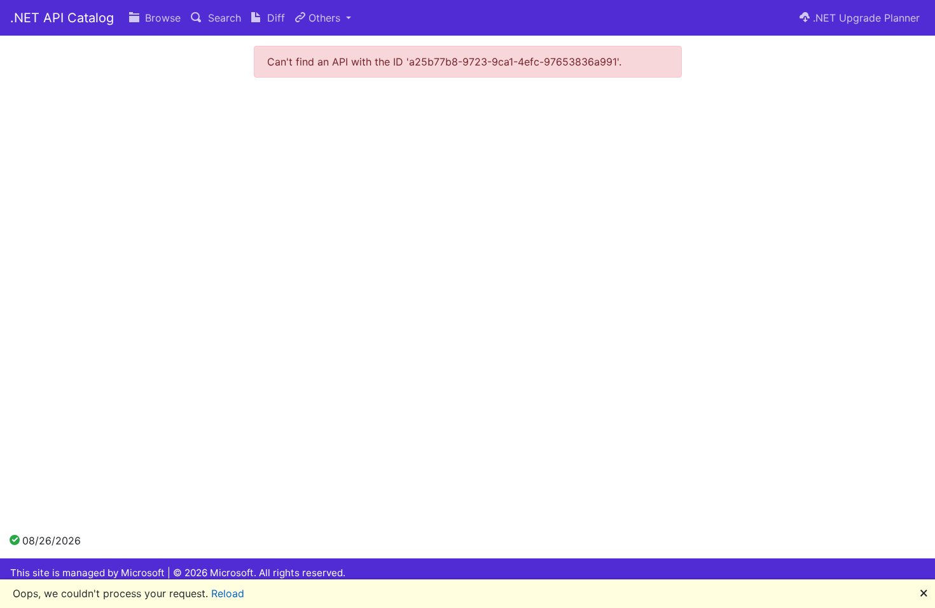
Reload (227, 593)
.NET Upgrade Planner (865, 17)
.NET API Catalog (62, 17)
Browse (161, 17)
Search (223, 17)
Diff (274, 17)
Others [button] (324, 17)
